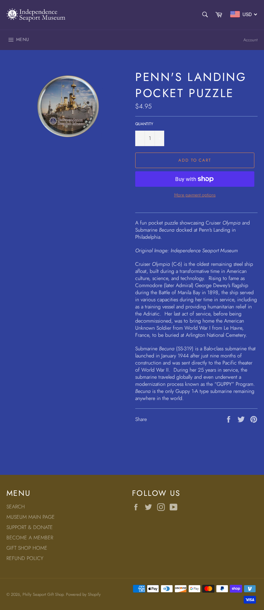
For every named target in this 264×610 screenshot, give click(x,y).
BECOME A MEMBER (29, 537)
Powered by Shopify (83, 594)
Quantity (144, 124)
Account (250, 40)
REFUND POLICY (24, 558)
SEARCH (15, 506)
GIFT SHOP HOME (26, 548)
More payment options (195, 195)
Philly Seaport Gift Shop (43, 594)
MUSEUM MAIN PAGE (30, 517)
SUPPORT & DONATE (29, 527)
